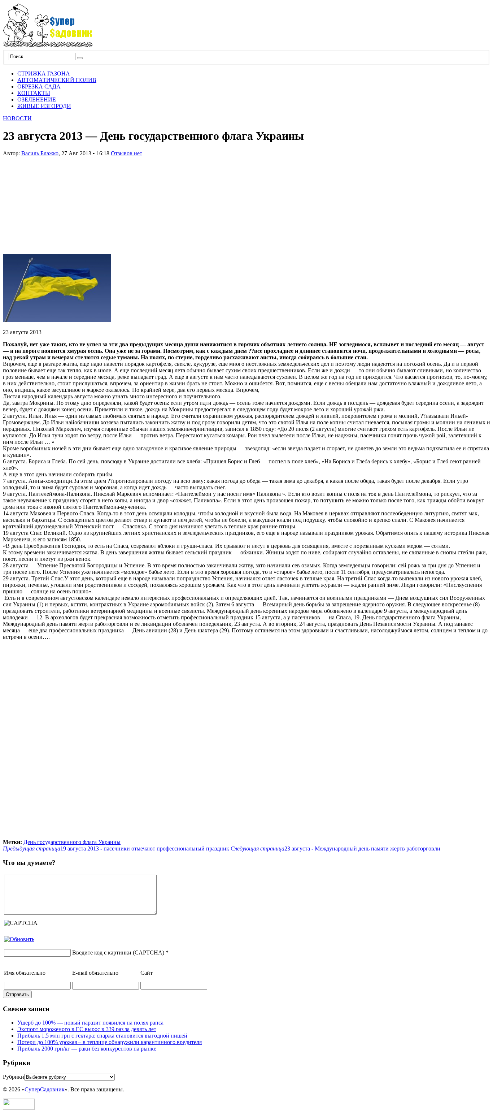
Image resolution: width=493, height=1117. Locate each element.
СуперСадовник (45, 1089)
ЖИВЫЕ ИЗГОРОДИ (44, 106)
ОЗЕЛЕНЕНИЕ (36, 99)
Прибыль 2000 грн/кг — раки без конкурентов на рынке (86, 1048)
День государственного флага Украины (72, 842)
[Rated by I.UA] (19, 1108)
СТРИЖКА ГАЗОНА (43, 73)
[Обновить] (19, 939)
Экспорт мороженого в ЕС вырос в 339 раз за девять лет (86, 1029)
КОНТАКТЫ (33, 93)
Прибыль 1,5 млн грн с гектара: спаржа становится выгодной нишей (102, 1035)
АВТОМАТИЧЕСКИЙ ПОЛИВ (56, 80)
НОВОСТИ (17, 118)
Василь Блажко (39, 153)
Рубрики (13, 1077)
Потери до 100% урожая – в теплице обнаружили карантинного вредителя (109, 1042)
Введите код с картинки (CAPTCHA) (118, 952)
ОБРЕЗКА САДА (39, 86)
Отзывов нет (126, 153)
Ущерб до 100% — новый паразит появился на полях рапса (90, 1022)
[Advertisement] (57, 202)
